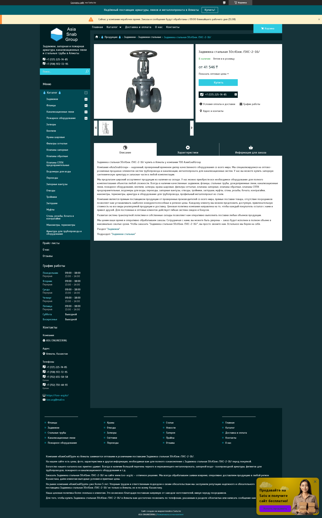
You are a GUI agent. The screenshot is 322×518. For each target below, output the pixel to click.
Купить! (210, 10)
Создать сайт (77, 2)
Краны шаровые (55, 137)
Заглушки (51, 203)
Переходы (52, 177)
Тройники (51, 196)
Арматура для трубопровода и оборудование (64, 232)
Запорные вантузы (56, 184)
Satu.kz (177, 511)
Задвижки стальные (149, 37)
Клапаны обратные (57, 156)
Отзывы (48, 256)
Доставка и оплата (138, 27)
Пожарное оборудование (61, 118)
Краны (110, 422)
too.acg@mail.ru (55, 399)
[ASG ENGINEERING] (65, 34)
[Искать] (87, 71)
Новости (171, 427)
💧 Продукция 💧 (111, 37)
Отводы (50, 190)
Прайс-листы (51, 243)
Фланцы (51, 105)
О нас (158, 27)
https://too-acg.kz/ (57, 395)
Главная (97, 27)
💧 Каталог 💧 (52, 92)
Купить (218, 82)
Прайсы (170, 437)
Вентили (51, 130)
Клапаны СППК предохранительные (57, 164)
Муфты (50, 209)
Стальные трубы (57, 432)
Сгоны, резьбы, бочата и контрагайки (60, 217)
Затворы (51, 124)
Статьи (169, 422)
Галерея (170, 432)
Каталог (112, 27)
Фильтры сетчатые (56, 143)
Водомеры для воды (58, 171)
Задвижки (130, 37)
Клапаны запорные (57, 149)
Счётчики (112, 437)
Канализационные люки (60, 111)
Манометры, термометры (60, 225)
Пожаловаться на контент (170, 514)
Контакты (172, 27)
